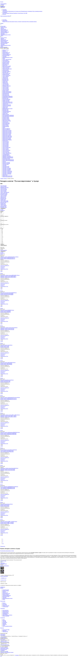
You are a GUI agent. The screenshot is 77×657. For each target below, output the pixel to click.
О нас (4, 13)
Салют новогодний (6, 61)
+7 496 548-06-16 (3, 637)
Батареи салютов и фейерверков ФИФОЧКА (8, 433)
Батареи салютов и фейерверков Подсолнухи (8, 398)
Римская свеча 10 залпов (7, 130)
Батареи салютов (4, 27)
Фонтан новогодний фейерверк (8, 159)
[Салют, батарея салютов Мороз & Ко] (7, 449)
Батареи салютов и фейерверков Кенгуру (7, 257)
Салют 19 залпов (6, 88)
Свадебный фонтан (6, 154)
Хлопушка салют (6, 164)
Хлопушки (3, 33)
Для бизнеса (5, 10)
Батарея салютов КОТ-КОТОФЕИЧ (6, 293)
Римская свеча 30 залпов (7, 132)
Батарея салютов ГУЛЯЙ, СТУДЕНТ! (7, 522)
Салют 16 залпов (6, 87)
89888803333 (2, 6)
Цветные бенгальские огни (7, 175)
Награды (21, 13)
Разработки (15, 13)
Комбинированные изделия (5, 34)
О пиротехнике (24, 21)
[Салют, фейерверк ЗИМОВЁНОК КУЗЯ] (8, 486)
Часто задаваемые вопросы (37, 11)
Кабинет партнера (6, 615)
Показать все (2, 546)
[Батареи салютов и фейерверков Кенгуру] (8, 256)
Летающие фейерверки (5, 31)
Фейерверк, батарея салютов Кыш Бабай (7, 469)
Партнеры (11, 13)
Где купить (4, 9)
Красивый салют (6, 80)
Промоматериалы (24, 11)
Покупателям (5, 20)
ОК (1, 656)
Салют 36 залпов (6, 84)
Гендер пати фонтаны (6, 99)
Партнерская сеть (12, 11)
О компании (5, 12)
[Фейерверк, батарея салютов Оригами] (7, 327)
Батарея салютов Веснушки (5, 380)
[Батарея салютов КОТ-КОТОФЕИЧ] (7, 292)
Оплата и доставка (17, 21)
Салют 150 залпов (6, 89)
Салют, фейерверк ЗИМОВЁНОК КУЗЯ (7, 487)
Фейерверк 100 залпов (7, 85)
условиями (17, 655)
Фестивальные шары (4, 40)
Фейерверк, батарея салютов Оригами (7, 328)
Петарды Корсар (5, 60)
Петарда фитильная (6, 122)
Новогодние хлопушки (7, 120)
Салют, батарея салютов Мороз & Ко (7, 450)
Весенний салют (5, 79)
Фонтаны (2, 28)
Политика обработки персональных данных (4, 648)
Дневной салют (5, 103)
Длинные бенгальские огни (7, 101)
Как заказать (12, 21)
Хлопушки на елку (6, 166)
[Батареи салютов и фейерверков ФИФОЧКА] (8, 432)
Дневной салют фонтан (7, 104)
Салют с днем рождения (7, 59)
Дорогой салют (5, 77)
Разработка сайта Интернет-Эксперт (6, 652)
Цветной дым (5, 174)
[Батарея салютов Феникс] (5, 504)
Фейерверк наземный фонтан (8, 156)
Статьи (19, 13)
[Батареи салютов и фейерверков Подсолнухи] (9, 397)
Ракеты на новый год (6, 128)
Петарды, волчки (4, 30)
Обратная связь (5, 631)
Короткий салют (5, 72)
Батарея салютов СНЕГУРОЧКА (6, 363)
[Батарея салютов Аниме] (5, 345)
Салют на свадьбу (6, 67)
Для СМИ (25, 13)
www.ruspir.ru (2, 635)
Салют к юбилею (6, 76)
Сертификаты (30, 11)
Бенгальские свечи (4, 32)
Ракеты (2, 35)
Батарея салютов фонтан (7, 91)
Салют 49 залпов (6, 83)
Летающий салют (6, 112)
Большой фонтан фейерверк (8, 96)
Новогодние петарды (6, 66)
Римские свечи (3, 39)
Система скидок (18, 11)
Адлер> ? (6, 653)
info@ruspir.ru (2, 634)
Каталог (4, 21)
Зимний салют (5, 107)
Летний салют (5, 81)
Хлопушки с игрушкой (7, 168)
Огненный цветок (6, 589)
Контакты (4, 14)
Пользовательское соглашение (3, 650)
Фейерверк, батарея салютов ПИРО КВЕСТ (8, 276)
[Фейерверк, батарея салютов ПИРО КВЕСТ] (8, 275)
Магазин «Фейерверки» (4, 565)
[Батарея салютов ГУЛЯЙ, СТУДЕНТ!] (7, 521)
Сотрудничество (5, 11)
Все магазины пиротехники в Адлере (7, 550)
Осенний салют (5, 78)
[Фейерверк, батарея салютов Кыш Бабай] (8, 468)
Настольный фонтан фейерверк (8, 115)
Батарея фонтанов (6, 70)
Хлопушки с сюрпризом (7, 172)
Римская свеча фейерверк (7, 68)
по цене (1, 209)
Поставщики (7, 13)
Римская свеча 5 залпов (7, 134)
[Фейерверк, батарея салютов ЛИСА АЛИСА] (8, 414)
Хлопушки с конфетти (7, 71)
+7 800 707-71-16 (3, 640)
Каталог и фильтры (3, 47)
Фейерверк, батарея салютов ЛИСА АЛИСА (8, 415)
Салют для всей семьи (6, 75)
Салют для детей (5, 69)
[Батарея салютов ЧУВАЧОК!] (6, 310)
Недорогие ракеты (6, 117)
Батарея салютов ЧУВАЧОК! (5, 311)
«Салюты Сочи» (3, 560)
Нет (1, 654)
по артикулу (2, 210)
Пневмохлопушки (6, 74)
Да (2, 654)
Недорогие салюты (6, 62)
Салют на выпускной (6, 73)
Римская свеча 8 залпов (7, 137)
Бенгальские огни (6, 64)
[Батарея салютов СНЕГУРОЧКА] (6, 362)
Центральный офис (6, 629)
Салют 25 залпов (6, 86)
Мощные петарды (6, 63)
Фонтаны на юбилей (6, 162)
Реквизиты (4, 630)
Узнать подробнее (3, 250)
